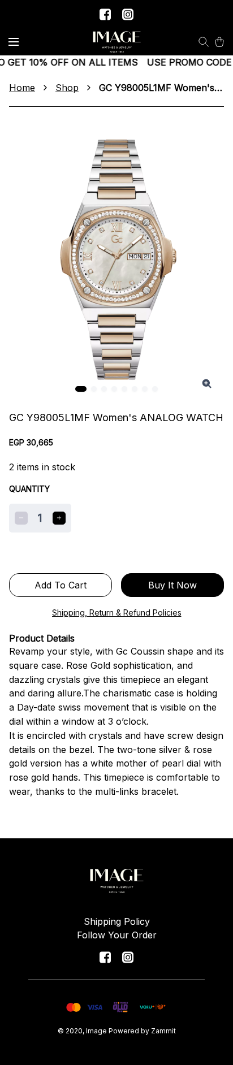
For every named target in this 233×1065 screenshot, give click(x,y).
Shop (67, 87)
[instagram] (127, 14)
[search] (204, 42)
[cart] (219, 42)
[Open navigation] (13, 42)
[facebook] (105, 14)
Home (22, 87)
